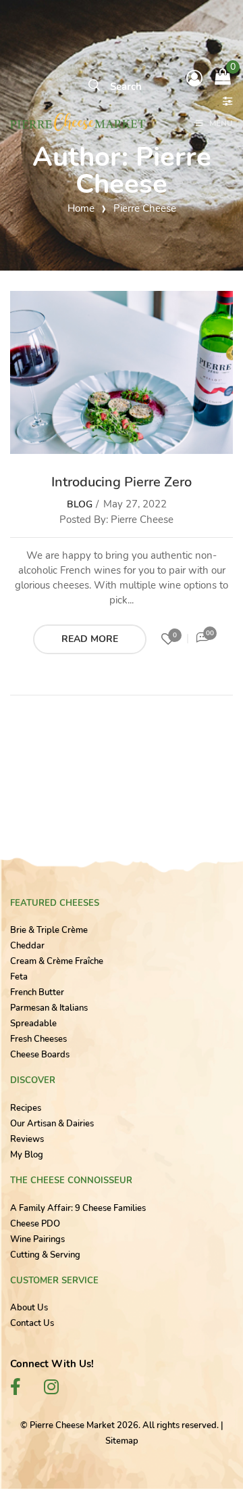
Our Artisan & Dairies (52, 1124)
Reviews (27, 1139)
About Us (29, 1308)
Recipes (25, 1108)
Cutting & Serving (45, 1255)
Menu (221, 123)
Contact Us (32, 1323)
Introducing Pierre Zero (121, 482)
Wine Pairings (37, 1239)
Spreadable (33, 1023)
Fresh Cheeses (38, 1039)
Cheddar (27, 946)
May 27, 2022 (135, 504)
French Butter (37, 992)
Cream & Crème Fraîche (56, 961)
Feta (19, 977)
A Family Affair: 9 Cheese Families (78, 1208)
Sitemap (121, 1441)
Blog (79, 504)
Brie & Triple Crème (49, 930)
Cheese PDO (35, 1224)
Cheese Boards (40, 1055)
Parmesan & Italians (49, 1008)
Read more (89, 639)
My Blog (26, 1155)
